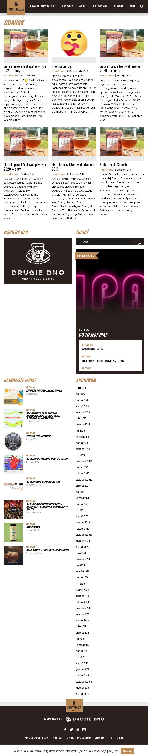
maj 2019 (80, 638)
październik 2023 (84, 461)
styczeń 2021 (82, 516)
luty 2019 (80, 657)
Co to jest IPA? (93, 334)
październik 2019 (84, 608)
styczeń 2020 (82, 589)
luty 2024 (80, 455)
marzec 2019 (82, 651)
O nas (120, 737)
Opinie (83, 6)
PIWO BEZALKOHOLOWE (43, 6)
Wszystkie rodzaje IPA (92, 348)
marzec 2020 (82, 577)
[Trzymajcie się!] (74, 43)
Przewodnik (100, 6)
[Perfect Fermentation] (13, 441)
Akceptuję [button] (127, 751)
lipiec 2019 (81, 626)
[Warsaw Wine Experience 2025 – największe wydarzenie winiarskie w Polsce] (13, 509)
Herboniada (33, 527)
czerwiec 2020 (83, 559)
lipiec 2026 (81, 387)
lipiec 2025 (81, 418)
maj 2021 (80, 491)
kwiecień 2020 (82, 571)
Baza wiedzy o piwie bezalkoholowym (47, 550)
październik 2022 (84, 479)
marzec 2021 (82, 504)
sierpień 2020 (82, 547)
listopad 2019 (82, 602)
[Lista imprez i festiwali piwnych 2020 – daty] (26, 141)
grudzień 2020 (83, 522)
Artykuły (67, 6)
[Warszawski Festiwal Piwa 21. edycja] (13, 464)
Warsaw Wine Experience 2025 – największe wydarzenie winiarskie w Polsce (46, 506)
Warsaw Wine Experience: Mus (43, 481)
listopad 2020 (82, 528)
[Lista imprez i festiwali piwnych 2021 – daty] (26, 43)
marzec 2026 (82, 400)
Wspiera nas (53, 719)
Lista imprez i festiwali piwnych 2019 (73, 167)
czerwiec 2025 (83, 424)
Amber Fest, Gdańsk (113, 164)
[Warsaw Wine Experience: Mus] (13, 487)
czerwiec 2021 (82, 485)
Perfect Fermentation (38, 436)
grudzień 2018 (82, 669)
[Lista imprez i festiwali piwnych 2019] (74, 141)
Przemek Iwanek (11, 75)
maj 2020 (80, 565)
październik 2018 (84, 681)
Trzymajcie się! (62, 66)
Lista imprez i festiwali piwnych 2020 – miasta (121, 68)
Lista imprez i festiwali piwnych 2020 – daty (25, 167)
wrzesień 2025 (83, 412)
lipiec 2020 (81, 553)
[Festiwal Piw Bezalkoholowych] (13, 395)
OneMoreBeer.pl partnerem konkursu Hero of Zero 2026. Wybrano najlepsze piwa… (43, 415)
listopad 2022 (82, 473)
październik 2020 (84, 534)
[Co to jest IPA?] (110, 294)
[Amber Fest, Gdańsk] (122, 141)
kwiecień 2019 (82, 645)
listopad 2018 (82, 675)
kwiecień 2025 (82, 436)
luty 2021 (80, 510)
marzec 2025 (82, 443)
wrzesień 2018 (82, 687)
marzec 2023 (82, 467)
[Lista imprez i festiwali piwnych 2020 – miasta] (122, 43)
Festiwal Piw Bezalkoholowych (44, 390)
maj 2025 (80, 430)
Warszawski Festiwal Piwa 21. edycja (47, 459)
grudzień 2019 (82, 596)
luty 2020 (80, 583)
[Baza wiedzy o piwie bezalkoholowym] (13, 555)
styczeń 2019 (82, 663)
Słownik (118, 6)
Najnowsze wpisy (20, 380)
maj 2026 (80, 394)
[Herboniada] (13, 532)
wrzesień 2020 (83, 540)
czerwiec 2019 (82, 632)
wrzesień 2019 (82, 614)
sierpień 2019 (82, 620)
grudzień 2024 (83, 449)
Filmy (133, 6)
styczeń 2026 (82, 406)
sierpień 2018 (82, 694)
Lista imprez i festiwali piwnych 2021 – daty (25, 68)
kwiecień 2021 (82, 498)
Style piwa (84, 330)
